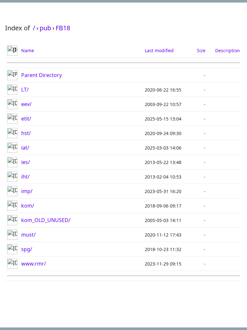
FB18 (63, 28)
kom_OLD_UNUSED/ (45, 220)
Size (201, 50)
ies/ (25, 162)
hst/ (26, 133)
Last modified (159, 50)
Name (27, 50)
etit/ (26, 118)
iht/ (25, 176)
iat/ (25, 147)
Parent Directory (41, 75)
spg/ (26, 249)
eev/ (26, 104)
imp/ (26, 191)
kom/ (27, 205)
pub (45, 28)
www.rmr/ (33, 263)
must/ (28, 234)
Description (227, 50)
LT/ (25, 89)
